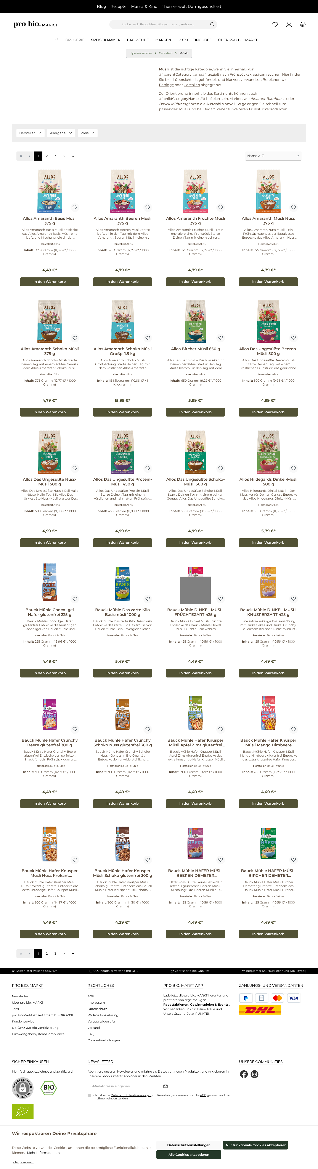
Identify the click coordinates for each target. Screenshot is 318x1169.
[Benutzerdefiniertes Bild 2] (261, 998)
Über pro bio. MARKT (27, 1003)
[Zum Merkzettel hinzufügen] (75, 207)
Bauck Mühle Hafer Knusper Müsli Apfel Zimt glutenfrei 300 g (195, 742)
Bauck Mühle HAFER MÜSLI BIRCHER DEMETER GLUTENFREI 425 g (268, 873)
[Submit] (165, 1086)
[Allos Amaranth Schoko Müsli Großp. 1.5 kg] (122, 321)
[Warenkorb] (301, 24)
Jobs (15, 1009)
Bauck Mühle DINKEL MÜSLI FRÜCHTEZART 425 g (195, 612)
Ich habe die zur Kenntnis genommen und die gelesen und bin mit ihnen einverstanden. (161, 1096)
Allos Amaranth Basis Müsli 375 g (50, 221)
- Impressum (23, 1162)
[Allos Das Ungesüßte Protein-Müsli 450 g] (122, 452)
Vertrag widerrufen (102, 1021)
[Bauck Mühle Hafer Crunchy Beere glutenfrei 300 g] (49, 713)
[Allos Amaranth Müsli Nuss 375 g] (268, 191)
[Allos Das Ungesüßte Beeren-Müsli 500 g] (268, 321)
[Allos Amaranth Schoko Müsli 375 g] (49, 321)
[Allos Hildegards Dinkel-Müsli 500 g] (268, 452)
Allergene (58, 133)
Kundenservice (23, 1021)
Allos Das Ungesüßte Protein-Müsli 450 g (122, 482)
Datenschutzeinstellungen (188, 1145)
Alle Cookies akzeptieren (189, 1155)
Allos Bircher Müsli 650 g (195, 349)
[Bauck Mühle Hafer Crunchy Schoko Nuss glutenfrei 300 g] (122, 713)
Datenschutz (97, 1009)
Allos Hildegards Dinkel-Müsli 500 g (268, 482)
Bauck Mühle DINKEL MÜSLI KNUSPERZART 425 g (268, 612)
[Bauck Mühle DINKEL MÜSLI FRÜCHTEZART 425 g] (195, 582)
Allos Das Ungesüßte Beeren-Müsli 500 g (268, 351)
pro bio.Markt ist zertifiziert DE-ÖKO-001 (42, 1015)
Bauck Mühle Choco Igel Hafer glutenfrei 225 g (50, 612)
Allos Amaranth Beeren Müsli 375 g (122, 221)
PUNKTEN (202, 1014)
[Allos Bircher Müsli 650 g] (195, 321)
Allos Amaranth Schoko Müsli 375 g (50, 351)
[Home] (59, 40)
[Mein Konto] (289, 24)
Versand (94, 1028)
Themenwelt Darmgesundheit (191, 6)
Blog (101, 6)
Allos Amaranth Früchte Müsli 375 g (195, 221)
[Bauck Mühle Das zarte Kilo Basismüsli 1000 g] (122, 582)
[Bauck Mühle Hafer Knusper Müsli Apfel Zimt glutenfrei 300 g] (195, 713)
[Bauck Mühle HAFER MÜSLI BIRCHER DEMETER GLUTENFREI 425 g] (268, 843)
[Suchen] (212, 24)
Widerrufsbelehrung (103, 1015)
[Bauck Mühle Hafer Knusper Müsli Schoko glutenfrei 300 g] (122, 843)
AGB (91, 996)
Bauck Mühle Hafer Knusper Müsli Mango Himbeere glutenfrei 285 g (268, 742)
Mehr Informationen (43, 1153)
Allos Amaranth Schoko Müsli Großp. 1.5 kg (123, 351)
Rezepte (119, 6)
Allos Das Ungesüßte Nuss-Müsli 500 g (49, 482)
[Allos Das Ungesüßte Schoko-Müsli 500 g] (195, 452)
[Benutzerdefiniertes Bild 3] (285, 998)
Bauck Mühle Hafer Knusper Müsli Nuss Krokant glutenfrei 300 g (50, 873)
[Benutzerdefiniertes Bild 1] (246, 998)
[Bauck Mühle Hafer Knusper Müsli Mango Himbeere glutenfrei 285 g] (268, 713)
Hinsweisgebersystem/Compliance (38, 1034)
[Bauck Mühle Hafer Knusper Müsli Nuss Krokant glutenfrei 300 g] (49, 843)
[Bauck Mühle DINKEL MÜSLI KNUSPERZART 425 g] (268, 582)
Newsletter (20, 996)
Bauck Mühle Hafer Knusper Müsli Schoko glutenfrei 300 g (122, 873)
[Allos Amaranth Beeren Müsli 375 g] (122, 191)
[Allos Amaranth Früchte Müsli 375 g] (195, 191)
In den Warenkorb (50, 282)
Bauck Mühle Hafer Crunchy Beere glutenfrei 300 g (50, 742)
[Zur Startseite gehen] (35, 24)
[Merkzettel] (275, 24)
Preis (84, 133)
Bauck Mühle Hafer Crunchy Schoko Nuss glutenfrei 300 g (122, 742)
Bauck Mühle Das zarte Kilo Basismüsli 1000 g (122, 612)
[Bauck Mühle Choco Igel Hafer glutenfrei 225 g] (49, 582)
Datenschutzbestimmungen (131, 1095)
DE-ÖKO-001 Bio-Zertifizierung (35, 1028)
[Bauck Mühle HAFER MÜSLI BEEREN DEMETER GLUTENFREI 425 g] (195, 843)
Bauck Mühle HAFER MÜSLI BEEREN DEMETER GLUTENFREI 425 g (195, 873)
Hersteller (27, 133)
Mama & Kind (144, 6)
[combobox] (158, 24)
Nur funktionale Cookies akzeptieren (256, 1145)
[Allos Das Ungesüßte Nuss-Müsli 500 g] (49, 452)
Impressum (96, 1003)
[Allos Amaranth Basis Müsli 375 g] (49, 191)
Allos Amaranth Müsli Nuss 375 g (268, 221)
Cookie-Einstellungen (104, 1040)
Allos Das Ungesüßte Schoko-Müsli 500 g (195, 482)
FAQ (91, 1034)
